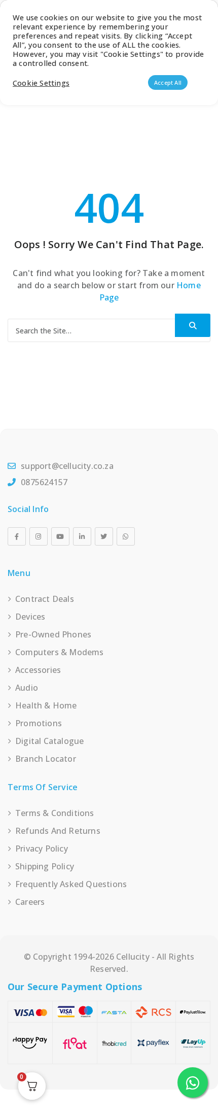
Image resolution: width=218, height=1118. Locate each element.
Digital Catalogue (49, 741)
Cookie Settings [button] (41, 82)
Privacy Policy (41, 848)
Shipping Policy (44, 866)
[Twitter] (104, 536)
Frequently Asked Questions (71, 884)
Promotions (38, 723)
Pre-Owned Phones (53, 634)
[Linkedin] (82, 536)
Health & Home (46, 705)
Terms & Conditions (54, 813)
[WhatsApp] (126, 536)
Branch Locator (45, 758)
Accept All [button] (167, 82)
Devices (30, 616)
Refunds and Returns (57, 830)
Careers (30, 901)
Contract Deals (44, 598)
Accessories (38, 669)
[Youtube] (60, 536)
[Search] (192, 325)
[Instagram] (38, 536)
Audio (26, 687)
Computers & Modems (59, 652)
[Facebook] (17, 536)
